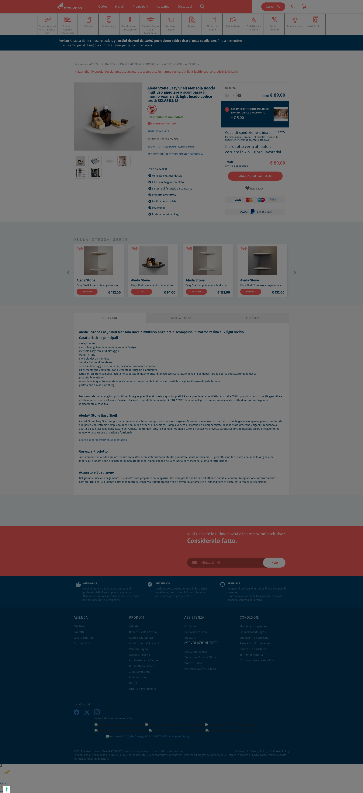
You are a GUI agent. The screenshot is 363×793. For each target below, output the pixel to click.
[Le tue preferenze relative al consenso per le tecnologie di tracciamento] (6, 789)
